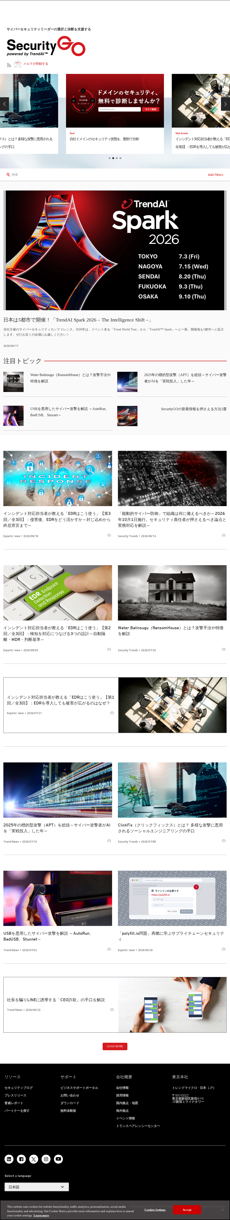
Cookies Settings (155, 1209)
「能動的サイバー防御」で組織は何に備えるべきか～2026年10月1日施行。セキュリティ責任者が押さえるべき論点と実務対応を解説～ (172, 519)
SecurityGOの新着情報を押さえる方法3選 (194, 409)
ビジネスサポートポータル (79, 1087)
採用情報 (122, 1095)
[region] (115, 1210)
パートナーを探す (17, 1110)
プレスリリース (15, 1095)
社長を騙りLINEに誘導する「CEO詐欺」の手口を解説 (56, 999)
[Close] (223, 1210)
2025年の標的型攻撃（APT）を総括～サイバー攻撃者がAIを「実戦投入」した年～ (56, 828)
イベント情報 (125, 1118)
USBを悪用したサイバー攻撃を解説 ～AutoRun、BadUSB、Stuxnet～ (48, 936)
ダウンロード (69, 1103)
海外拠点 (122, 1110)
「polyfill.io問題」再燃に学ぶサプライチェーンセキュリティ (171, 936)
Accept (187, 1209)
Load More (115, 1046)
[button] (4, 104)
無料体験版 (68, 1110)
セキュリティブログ (18, 1087)
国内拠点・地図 (127, 1103)
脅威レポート (13, 1103)
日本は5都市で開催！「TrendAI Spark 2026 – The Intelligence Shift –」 (78, 320)
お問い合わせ (69, 1095)
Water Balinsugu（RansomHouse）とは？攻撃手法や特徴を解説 (170, 630)
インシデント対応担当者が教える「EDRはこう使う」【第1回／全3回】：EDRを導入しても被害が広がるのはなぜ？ (60, 700)
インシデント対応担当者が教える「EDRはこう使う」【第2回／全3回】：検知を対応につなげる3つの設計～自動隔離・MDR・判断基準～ (57, 633)
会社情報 (122, 1087)
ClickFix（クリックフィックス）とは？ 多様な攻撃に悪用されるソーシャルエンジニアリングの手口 (170, 828)
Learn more (41, 1215)
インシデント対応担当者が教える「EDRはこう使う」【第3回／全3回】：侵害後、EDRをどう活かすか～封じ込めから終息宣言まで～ (57, 519)
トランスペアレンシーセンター (138, 1125)
